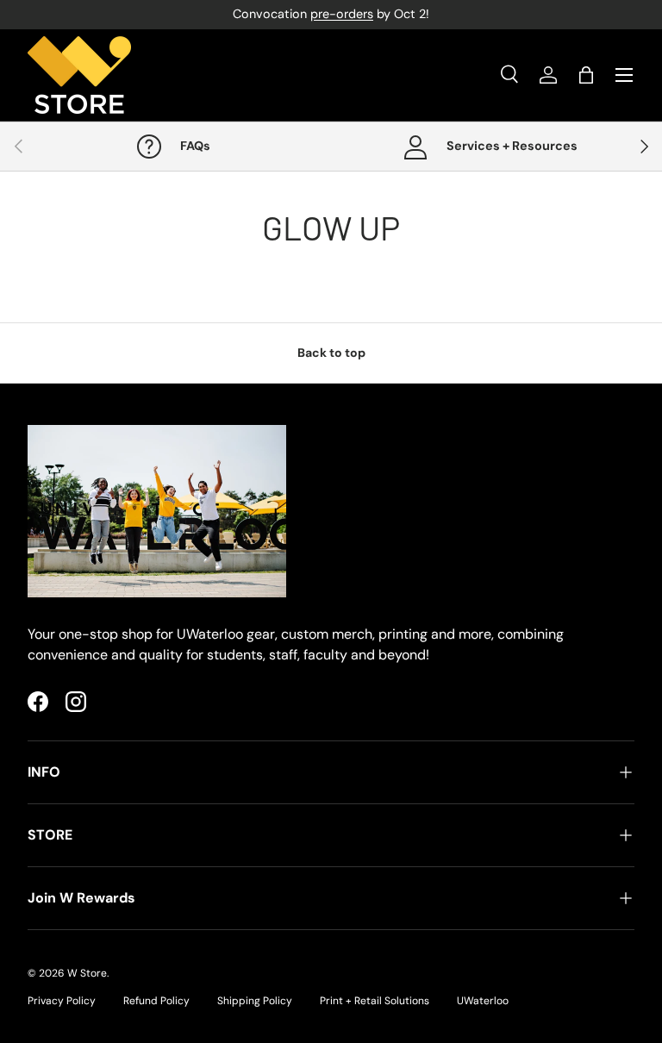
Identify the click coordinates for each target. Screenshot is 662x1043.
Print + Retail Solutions (374, 1001)
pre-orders (341, 14)
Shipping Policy (254, 1001)
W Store (87, 973)
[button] (586, 75)
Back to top (331, 352)
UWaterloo (483, 1001)
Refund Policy (156, 1001)
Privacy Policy (62, 1001)
